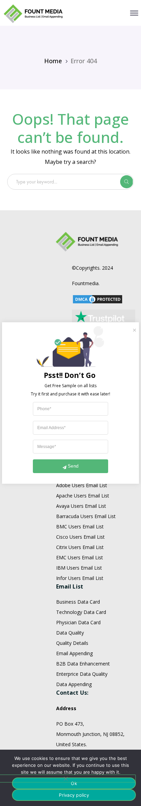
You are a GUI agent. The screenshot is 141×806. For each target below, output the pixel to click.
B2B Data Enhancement (83, 663)
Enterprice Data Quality (81, 674)
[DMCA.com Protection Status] (97, 298)
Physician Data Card (78, 622)
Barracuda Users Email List (86, 516)
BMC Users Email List (80, 526)
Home (53, 61)
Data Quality (70, 632)
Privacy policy (74, 795)
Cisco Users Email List (80, 537)
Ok (74, 783)
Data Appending (74, 684)
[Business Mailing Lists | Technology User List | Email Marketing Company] (33, 13)
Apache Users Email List (82, 495)
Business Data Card (78, 601)
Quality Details (72, 643)
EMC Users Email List (79, 557)
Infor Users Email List (79, 578)
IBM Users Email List (79, 567)
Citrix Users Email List (80, 547)
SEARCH (126, 181)
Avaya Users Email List (81, 506)
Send (73, 466)
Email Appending (74, 653)
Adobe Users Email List (81, 485)
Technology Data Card (81, 612)
